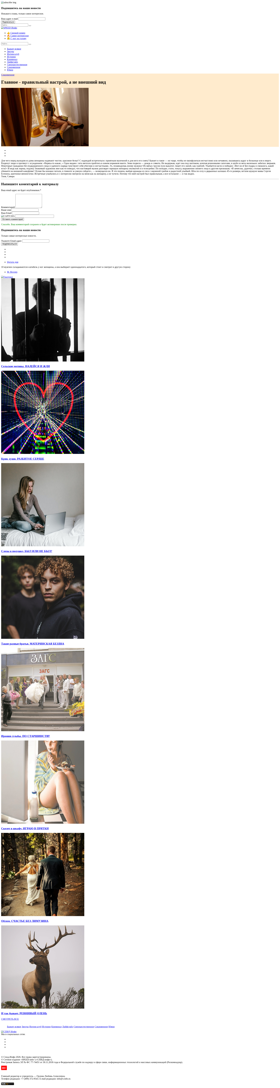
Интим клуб (13, 54)
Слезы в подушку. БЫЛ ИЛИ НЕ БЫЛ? (26, 551)
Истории (11, 56)
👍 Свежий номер (16, 33)
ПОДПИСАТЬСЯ (9, 244)
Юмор (10, 70)
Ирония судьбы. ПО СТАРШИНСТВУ (25, 736)
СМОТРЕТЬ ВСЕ (10, 1019)
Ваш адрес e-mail (9, 19)
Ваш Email (6, 213)
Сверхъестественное (17, 64)
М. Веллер (12, 272)
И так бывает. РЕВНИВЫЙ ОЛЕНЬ (24, 1013)
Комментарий (8, 207)
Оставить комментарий (12, 219)
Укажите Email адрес (11, 241)
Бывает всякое (14, 49)
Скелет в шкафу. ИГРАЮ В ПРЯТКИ (25, 828)
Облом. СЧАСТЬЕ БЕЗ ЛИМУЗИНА (24, 921)
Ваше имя (6, 210)
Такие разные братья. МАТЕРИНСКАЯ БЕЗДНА (32, 643)
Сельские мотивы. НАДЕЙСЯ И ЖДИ (25, 366)
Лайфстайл (12, 62)
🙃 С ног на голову (16, 38)
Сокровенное (13, 67)
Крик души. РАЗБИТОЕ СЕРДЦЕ (22, 458)
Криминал (12, 59)
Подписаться (8, 22)
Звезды (10, 51)
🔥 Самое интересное (18, 35)
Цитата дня (12, 262)
